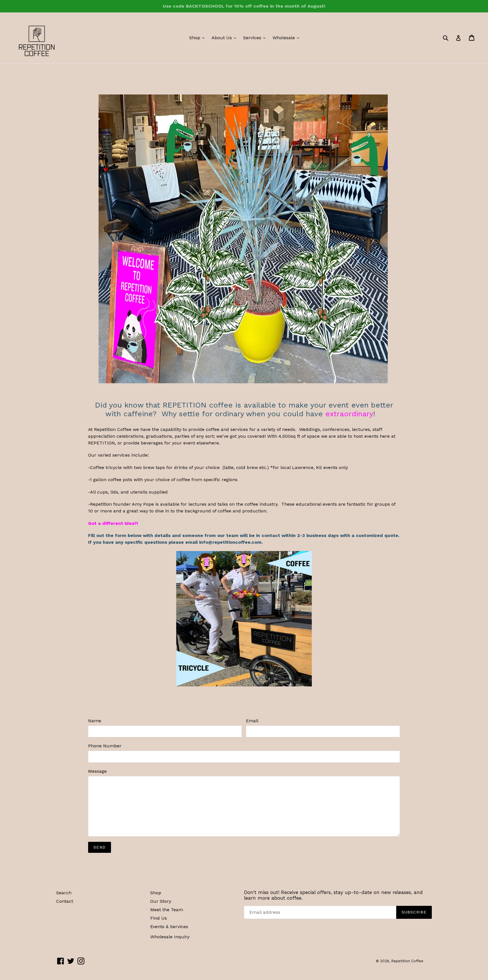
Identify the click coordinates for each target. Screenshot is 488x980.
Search (63, 892)
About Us (225, 37)
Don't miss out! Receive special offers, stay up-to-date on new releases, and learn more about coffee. (333, 895)
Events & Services (169, 926)
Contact (64, 901)
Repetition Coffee (407, 961)
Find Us (158, 918)
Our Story (160, 901)
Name (94, 720)
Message (97, 771)
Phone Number (104, 745)
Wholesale (287, 37)
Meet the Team (166, 909)
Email (252, 720)
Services (255, 37)
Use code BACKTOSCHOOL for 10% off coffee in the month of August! (244, 6)
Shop (198, 37)
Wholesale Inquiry (169, 936)
